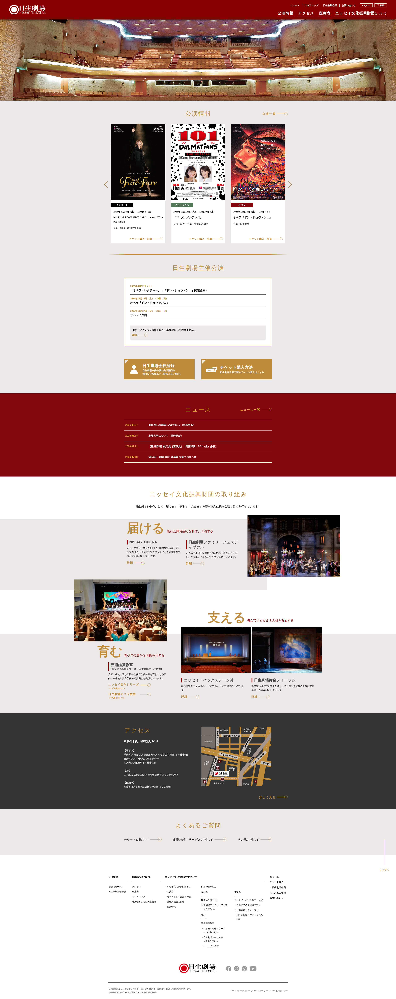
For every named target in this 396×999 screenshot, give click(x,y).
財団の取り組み (208, 886)
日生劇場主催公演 (117, 891)
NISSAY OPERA (209, 900)
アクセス (306, 13)
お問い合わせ (349, 5)
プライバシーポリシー (240, 991)
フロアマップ (311, 5)
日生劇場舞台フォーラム (246, 910)
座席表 (325, 13)
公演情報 (285, 13)
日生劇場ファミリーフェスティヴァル (214, 907)
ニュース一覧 (250, 409)
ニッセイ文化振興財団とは (178, 886)
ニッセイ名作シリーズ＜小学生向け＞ (214, 930)
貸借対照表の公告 (175, 901)
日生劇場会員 (330, 5)
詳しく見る (267, 797)
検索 (382, 5)
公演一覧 (269, 113)
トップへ (384, 870)
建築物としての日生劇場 (144, 901)
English (366, 5)
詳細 (130, 562)
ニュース (295, 5)
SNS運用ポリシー (279, 991)
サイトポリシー (261, 991)
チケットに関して (136, 839)
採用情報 (171, 906)
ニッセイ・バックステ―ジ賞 (249, 900)
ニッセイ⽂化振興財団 (361, 13)
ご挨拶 (170, 891)
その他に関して (248, 839)
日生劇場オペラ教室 (122, 696)
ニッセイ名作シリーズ (123, 686)
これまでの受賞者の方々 (248, 905)
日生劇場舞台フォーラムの (250, 917)
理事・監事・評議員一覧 (179, 896)
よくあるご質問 (278, 892)
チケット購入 (277, 882)
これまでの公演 (211, 946)
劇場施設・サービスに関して (193, 839)
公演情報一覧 (115, 886)
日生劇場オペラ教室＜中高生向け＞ (213, 939)
